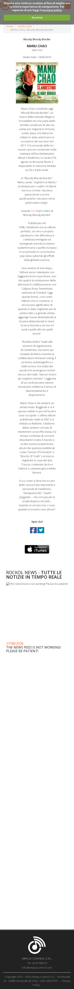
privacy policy (52, 10)
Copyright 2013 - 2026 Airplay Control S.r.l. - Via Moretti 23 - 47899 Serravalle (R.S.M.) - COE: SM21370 (36, 979)
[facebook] (33, 534)
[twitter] (40, 534)
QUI (33, 211)
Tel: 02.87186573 (37, 963)
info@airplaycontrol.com (37, 967)
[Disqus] (37, 763)
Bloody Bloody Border (37, 39)
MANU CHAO (37, 46)
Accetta (37, 17)
